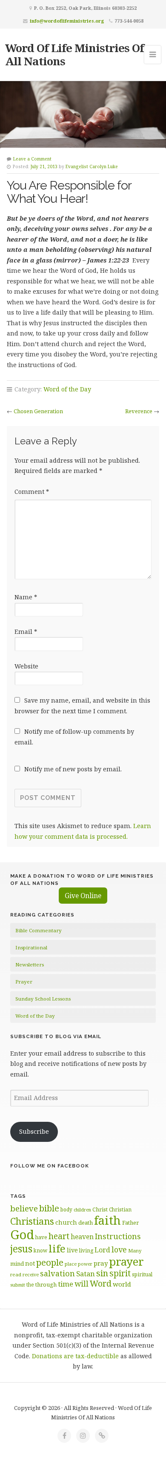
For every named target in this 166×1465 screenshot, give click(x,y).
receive (31, 1274)
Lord (102, 1250)
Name (25, 597)
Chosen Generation (38, 411)
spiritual (142, 1274)
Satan (85, 1273)
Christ (100, 1209)
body (66, 1209)
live (72, 1250)
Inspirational (31, 947)
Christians (32, 1221)
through (46, 1284)
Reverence (138, 411)
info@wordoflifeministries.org (67, 21)
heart (59, 1236)
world (122, 1284)
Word (101, 1283)
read (15, 1274)
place (71, 1264)
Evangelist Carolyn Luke (92, 166)
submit (17, 1284)
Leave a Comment (32, 159)
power (85, 1264)
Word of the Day (67, 389)
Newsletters (29, 964)
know (40, 1250)
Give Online (83, 895)
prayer (126, 1261)
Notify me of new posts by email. (73, 769)
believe (24, 1208)
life (57, 1248)
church (66, 1222)
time (65, 1284)
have (41, 1237)
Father (130, 1222)
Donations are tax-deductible (75, 1356)
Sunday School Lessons (43, 998)
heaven (82, 1236)
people (49, 1262)
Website (26, 666)
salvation (57, 1273)
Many (135, 1250)
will (81, 1283)
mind (17, 1263)
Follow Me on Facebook (49, 1166)
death (85, 1222)
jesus (21, 1248)
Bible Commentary (38, 930)
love (119, 1249)
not (30, 1263)
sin (102, 1273)
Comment (31, 491)
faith (107, 1220)
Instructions (118, 1236)
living (86, 1250)
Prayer (23, 981)
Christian (120, 1209)
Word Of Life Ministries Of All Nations (74, 54)
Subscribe (34, 1131)
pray (101, 1263)
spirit (120, 1273)
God (22, 1234)
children (82, 1210)
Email (25, 631)
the (30, 1284)
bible (49, 1208)
